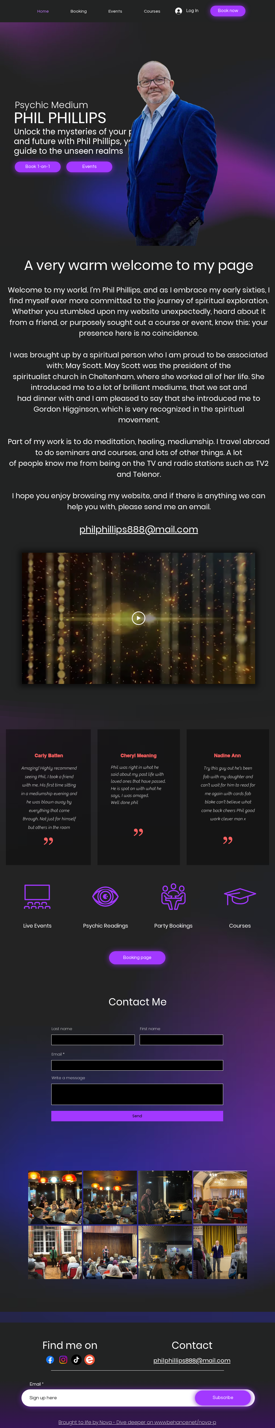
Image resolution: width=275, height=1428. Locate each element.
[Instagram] (63, 1359)
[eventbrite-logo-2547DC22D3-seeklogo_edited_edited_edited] (89, 1359)
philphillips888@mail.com (138, 529)
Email (57, 1054)
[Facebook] (50, 1359)
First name (150, 1029)
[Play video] (138, 618)
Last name (62, 1029)
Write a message (68, 1078)
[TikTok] (76, 1359)
